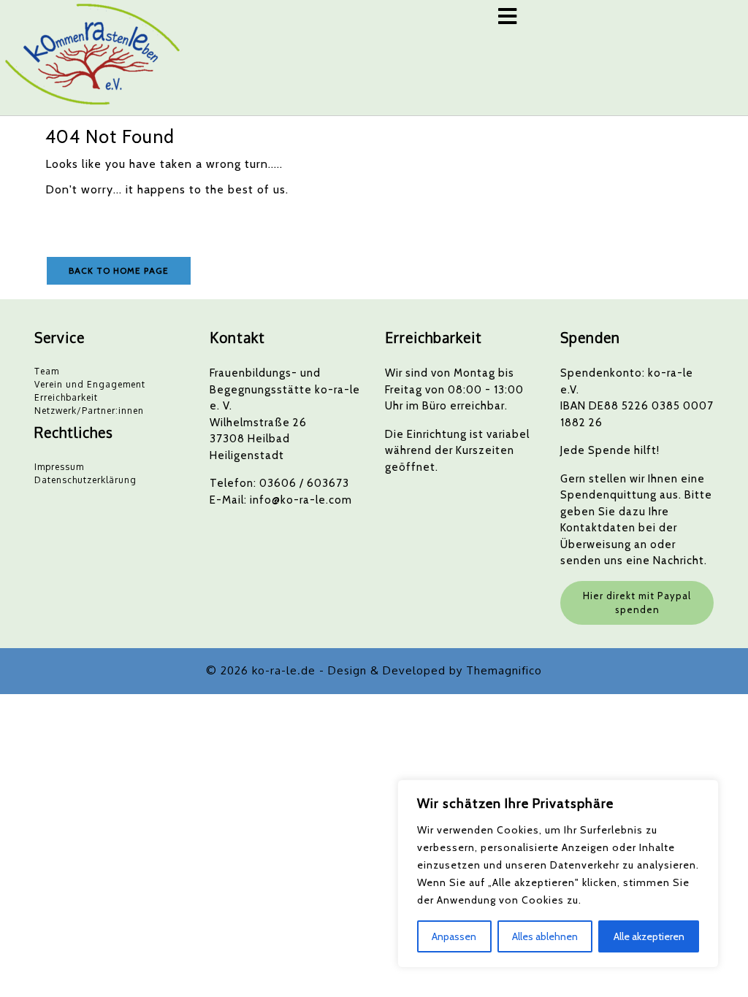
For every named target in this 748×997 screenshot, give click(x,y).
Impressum (59, 466)
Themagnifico (504, 670)
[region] (558, 873)
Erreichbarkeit (66, 397)
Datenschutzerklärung (85, 479)
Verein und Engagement (89, 384)
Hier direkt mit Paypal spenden (637, 603)
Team (46, 371)
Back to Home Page (119, 270)
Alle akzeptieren (649, 936)
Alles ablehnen (545, 936)
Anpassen (454, 936)
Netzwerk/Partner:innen (89, 410)
